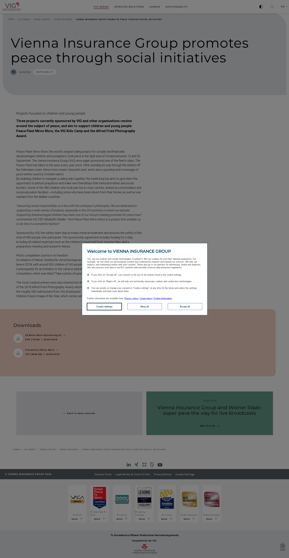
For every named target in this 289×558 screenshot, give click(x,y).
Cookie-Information (163, 298)
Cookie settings (104, 306)
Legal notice (146, 298)
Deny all (144, 306)
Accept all (185, 306)
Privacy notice (131, 298)
